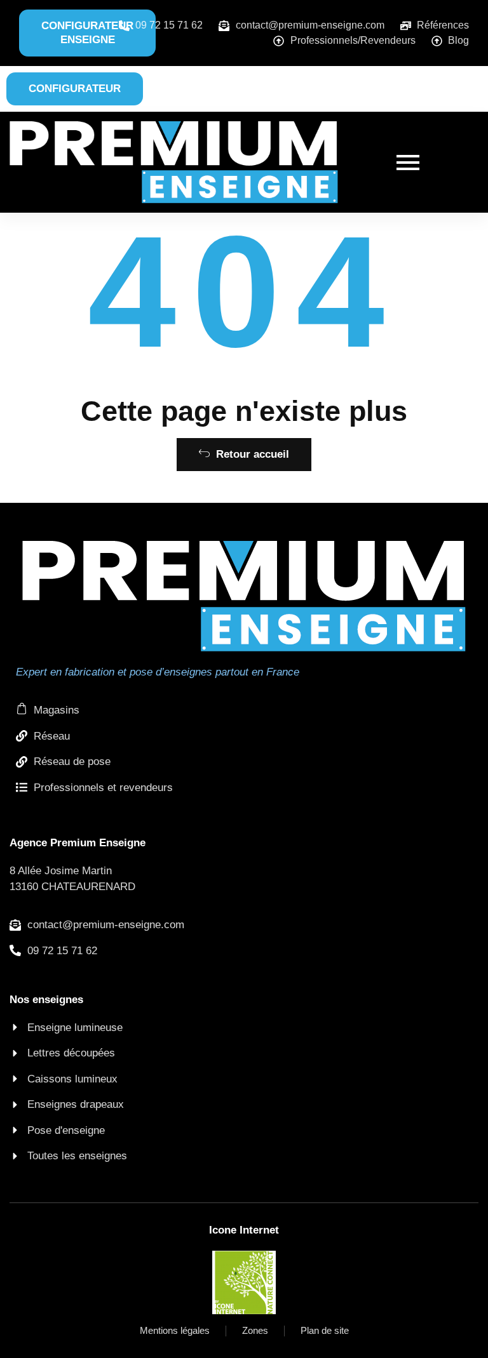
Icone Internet (244, 1230)
